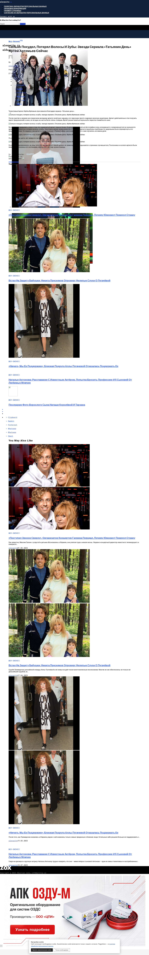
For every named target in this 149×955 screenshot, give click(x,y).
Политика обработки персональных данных (25, 6)
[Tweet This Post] (76, 411)
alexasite (13, 66)
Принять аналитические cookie (41, 950)
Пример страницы (12, 11)
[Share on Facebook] (76, 409)
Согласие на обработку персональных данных (26, 13)
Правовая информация (15, 8)
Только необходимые (61, 950)
